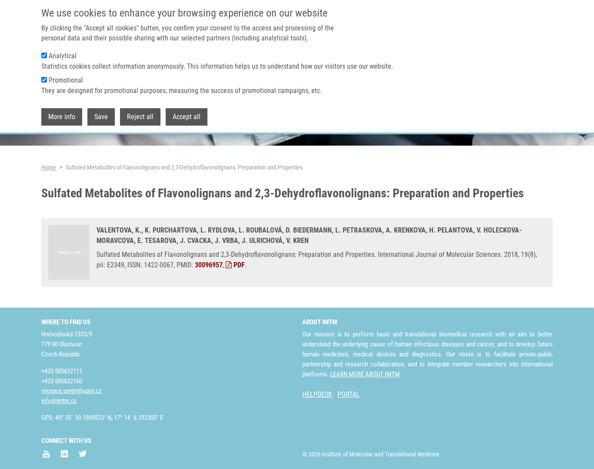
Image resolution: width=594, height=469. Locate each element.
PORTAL (348, 394)
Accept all (186, 117)
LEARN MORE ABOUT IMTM (365, 374)
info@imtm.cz (59, 401)
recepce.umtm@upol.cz (71, 391)
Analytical (63, 56)
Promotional (66, 80)
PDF (238, 265)
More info (61, 117)
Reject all (140, 117)
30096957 (209, 265)
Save (101, 117)
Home (48, 167)
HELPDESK (317, 394)
